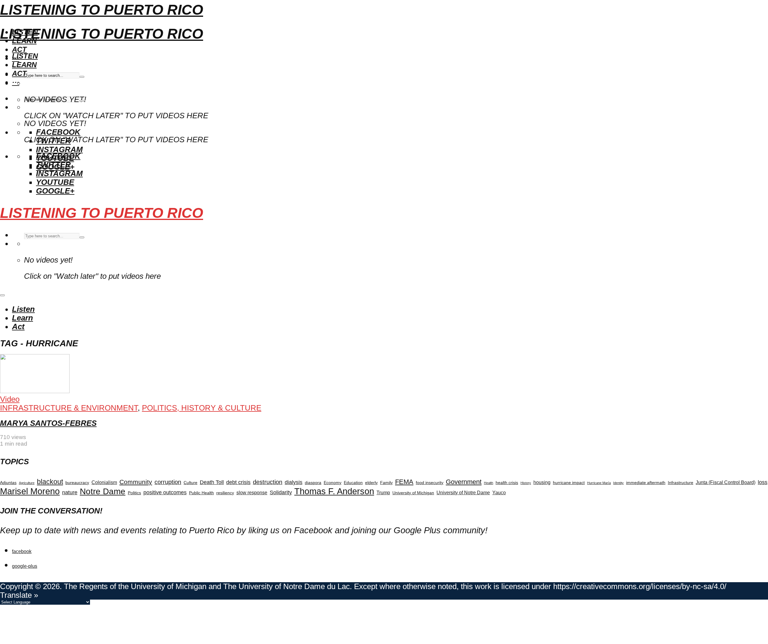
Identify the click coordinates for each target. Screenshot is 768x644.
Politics (134, 493)
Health (488, 483)
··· (15, 82)
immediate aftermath (645, 482)
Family (386, 482)
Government (464, 482)
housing (541, 482)
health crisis (507, 482)
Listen (25, 56)
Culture (190, 482)
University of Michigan (413, 493)
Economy (332, 482)
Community (135, 481)
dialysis (293, 482)
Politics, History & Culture (201, 408)
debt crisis (238, 482)
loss (762, 482)
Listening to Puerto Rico (101, 10)
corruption (167, 482)
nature (69, 492)
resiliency (225, 493)
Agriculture (26, 483)
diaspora (313, 482)
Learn (24, 65)
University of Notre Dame (463, 492)
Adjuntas (8, 482)
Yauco (499, 492)
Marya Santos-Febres (48, 423)
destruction (267, 482)
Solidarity (281, 492)
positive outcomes (165, 492)
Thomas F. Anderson (334, 491)
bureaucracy (77, 482)
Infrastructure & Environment (69, 408)
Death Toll (212, 482)
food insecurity (429, 482)
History (525, 483)
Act (19, 49)
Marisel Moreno (30, 491)
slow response (251, 492)
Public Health (201, 493)
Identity (618, 483)
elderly (371, 482)
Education (353, 482)
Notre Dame (102, 491)
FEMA (404, 482)
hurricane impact (569, 482)
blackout (50, 482)
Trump (383, 492)
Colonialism (104, 482)
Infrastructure (680, 482)
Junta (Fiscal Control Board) (725, 482)
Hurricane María (599, 483)
